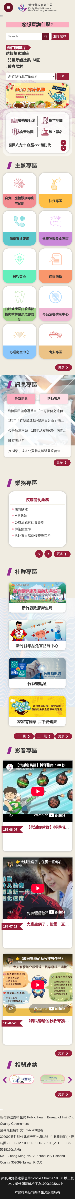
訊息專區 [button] (26, 384)
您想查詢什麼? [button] (37, 24)
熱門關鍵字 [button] (17, 47)
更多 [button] (61, 367)
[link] (37, 95)
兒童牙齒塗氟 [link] (19, 60)
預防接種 (21, 509)
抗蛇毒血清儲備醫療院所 (33, 536)
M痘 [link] (36, 60)
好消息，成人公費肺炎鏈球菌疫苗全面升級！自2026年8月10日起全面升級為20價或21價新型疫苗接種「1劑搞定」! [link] (38, 451)
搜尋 (45, 36)
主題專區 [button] (26, 165)
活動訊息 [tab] (53, 399)
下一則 (63, 148)
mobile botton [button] (8, 7)
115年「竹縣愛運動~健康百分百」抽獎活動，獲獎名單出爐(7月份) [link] (38, 420)
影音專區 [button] (26, 750)
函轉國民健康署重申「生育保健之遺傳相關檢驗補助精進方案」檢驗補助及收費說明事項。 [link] (38, 411)
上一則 (63, 142)
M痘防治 (21, 516)
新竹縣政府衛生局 (37, 7)
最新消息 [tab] (21, 399)
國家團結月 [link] (16, 441)
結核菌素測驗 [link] (17, 53)
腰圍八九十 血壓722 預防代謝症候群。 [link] (32, 145)
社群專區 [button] (26, 571)
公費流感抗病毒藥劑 (29, 522)
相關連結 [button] (26, 1064)
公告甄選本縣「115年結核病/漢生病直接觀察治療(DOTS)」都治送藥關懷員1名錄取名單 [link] (38, 430)
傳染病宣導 (23, 529)
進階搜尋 (59, 36)
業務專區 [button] (26, 483)
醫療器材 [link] (15, 66)
